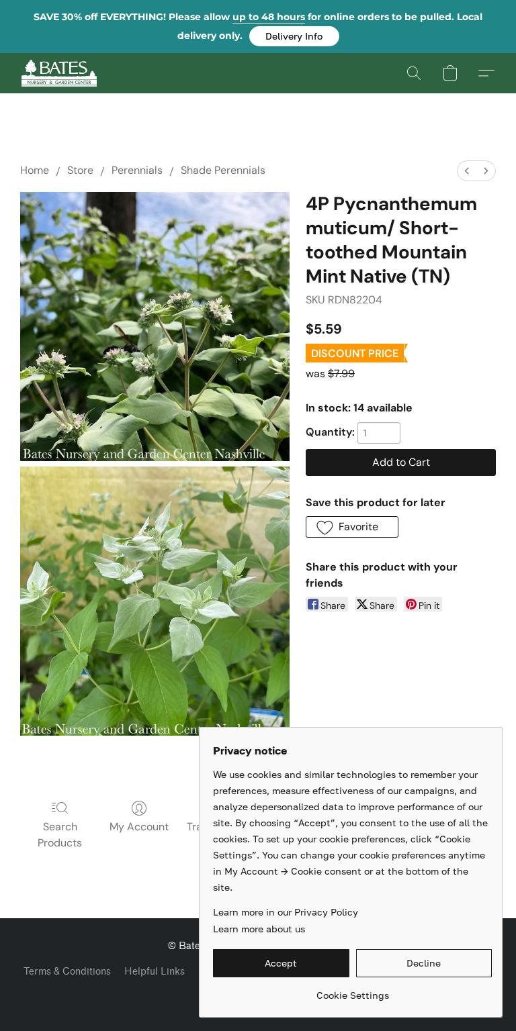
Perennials (137, 170)
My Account (139, 827)
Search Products (60, 835)
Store (80, 170)
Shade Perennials (223, 170)
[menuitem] (467, 171)
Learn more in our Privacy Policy (285, 912)
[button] (294, 36)
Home (34, 170)
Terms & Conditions (67, 971)
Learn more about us (259, 928)
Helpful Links (154, 971)
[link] (352, 990)
